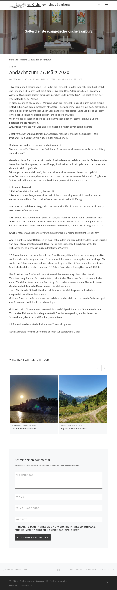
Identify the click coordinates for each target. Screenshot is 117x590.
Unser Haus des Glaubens (24, 428)
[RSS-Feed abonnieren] (107, 582)
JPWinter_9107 (20, 79)
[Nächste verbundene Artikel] (104, 368)
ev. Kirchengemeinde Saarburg (30, 581)
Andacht (23, 59)
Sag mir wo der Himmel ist (74, 428)
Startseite (13, 59)
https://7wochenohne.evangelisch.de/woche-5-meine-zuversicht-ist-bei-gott (58, 232)
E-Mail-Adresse (28, 508)
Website (22, 519)
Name (20, 497)
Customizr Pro (26, 585)
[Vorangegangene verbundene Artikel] (97, 368)
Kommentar (25, 475)
